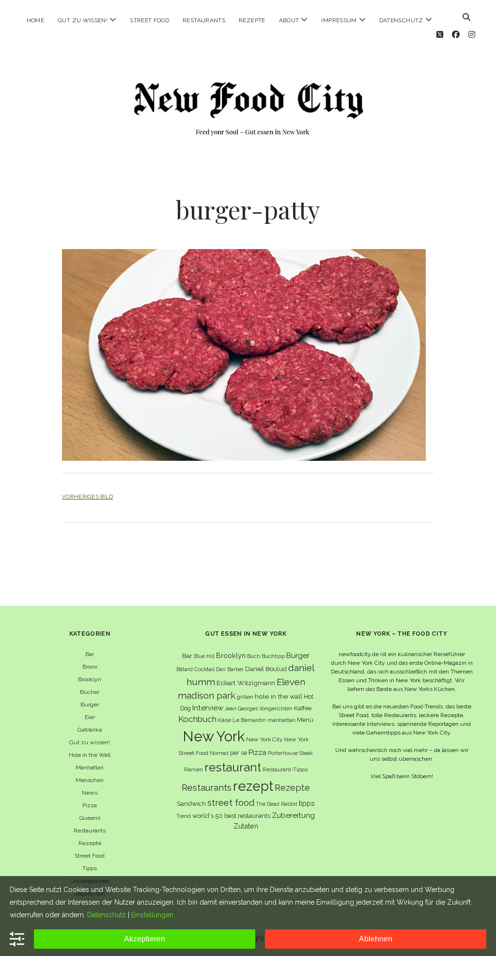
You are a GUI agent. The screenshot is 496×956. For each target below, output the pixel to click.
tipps (307, 803)
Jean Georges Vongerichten (259, 708)
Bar (89, 654)
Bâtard (184, 669)
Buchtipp (273, 656)
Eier (90, 717)
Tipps (89, 868)
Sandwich (191, 803)
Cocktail (204, 669)
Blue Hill (204, 656)
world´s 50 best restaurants (231, 815)
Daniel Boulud (266, 669)
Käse (224, 720)
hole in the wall (278, 696)
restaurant (232, 767)
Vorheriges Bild (87, 496)
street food (230, 803)
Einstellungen (152, 915)
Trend (183, 816)
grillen (245, 696)
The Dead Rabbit (276, 804)
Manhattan (90, 767)
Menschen (90, 780)
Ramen (193, 769)
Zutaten (245, 826)
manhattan (281, 720)
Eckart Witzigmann (246, 683)
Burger (89, 704)
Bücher (89, 692)
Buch (253, 656)
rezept (253, 786)
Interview (207, 708)
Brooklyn (89, 679)
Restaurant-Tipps (285, 769)
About (289, 20)
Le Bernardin (249, 720)
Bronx (89, 666)
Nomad (219, 753)
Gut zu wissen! (83, 20)
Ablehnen (375, 939)
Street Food (149, 20)
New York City (264, 739)
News (89, 792)
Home (35, 20)
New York (214, 736)
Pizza (89, 805)
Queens (89, 818)
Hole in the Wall (89, 755)
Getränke (90, 729)
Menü (305, 719)
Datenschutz (401, 20)
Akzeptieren (144, 939)
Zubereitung (293, 815)
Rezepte (252, 20)
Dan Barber (230, 669)
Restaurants (204, 20)
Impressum (338, 20)
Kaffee (302, 708)
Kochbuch (197, 719)
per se (238, 752)
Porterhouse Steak (290, 753)
